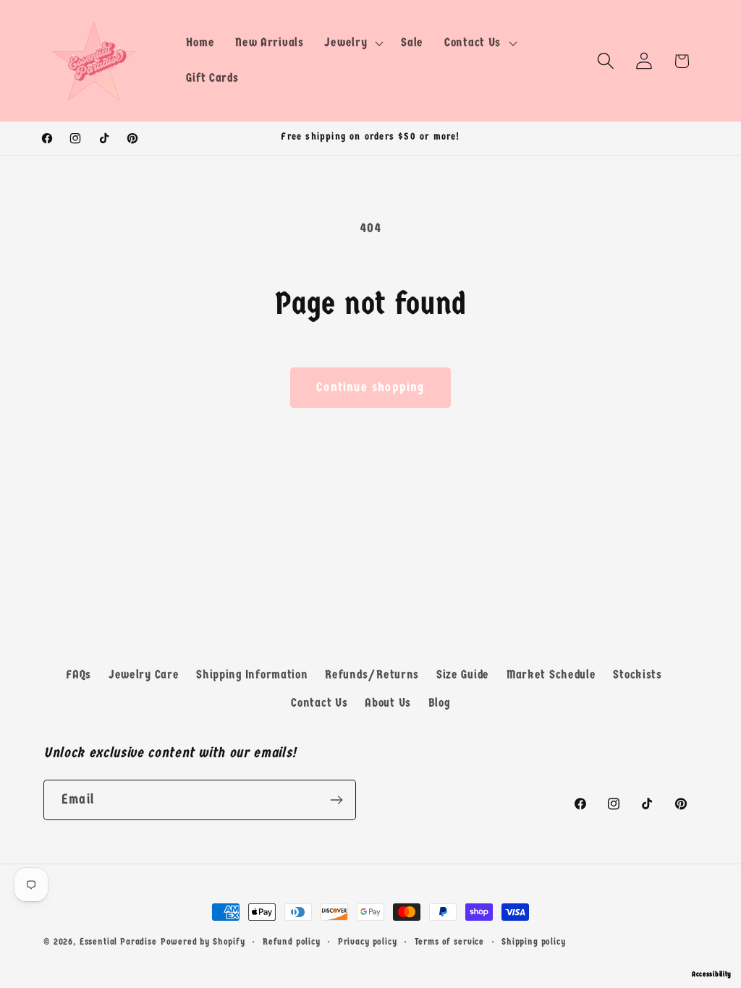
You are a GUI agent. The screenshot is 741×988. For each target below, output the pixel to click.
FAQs (78, 674)
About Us (388, 703)
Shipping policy (533, 941)
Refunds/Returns (372, 674)
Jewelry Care (144, 674)
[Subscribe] (336, 800)
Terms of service (449, 941)
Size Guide (462, 674)
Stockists (637, 674)
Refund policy (292, 941)
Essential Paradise (118, 941)
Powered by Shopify (203, 941)
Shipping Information (252, 674)
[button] (352, 43)
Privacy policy (367, 941)
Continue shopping (370, 387)
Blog (439, 703)
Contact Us (319, 703)
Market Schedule (551, 674)
